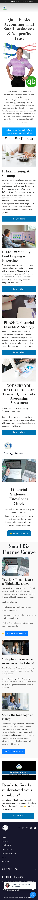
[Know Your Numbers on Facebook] (19, 827)
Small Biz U (6, 845)
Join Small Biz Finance (16, 633)
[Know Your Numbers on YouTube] (35, 827)
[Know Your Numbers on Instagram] (27, 827)
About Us (5, 861)
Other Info (10, 869)
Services (5, 841)
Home (4, 837)
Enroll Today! (18, 816)
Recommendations (9, 853)
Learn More (19, 218)
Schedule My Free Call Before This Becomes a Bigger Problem (18, 131)
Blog (4, 857)
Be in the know (13, 877)
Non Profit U (7, 849)
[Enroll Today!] (19, 770)
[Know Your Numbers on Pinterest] (23, 827)
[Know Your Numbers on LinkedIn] (31, 827)
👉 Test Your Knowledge (19, 533)
